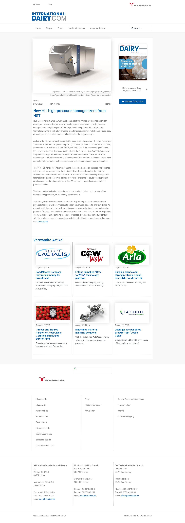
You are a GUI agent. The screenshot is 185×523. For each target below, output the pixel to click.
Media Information (77, 28)
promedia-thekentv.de (45, 445)
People (49, 28)
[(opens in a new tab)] (132, 60)
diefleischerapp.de (44, 434)
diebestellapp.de (43, 440)
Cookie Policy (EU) (126, 416)
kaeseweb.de (42, 416)
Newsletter (90, 411)
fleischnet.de (41, 422)
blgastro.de (41, 405)
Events (61, 28)
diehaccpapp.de (43, 428)
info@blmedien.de (47, 499)
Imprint (121, 411)
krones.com (43, 221)
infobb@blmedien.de (130, 496)
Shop (87, 399)
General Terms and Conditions (131, 399)
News (38, 28)
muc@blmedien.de (88, 496)
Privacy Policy (124, 405)
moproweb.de (42, 411)
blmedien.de (41, 399)
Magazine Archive (97, 28)
